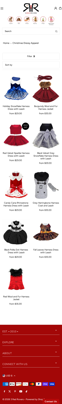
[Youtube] (20, 391)
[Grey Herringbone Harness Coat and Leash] (46, 185)
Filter (29, 56)
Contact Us (51, 401)
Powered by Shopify (36, 399)
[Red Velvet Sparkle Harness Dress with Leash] (16, 135)
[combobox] (31, 31)
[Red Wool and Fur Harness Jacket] (16, 279)
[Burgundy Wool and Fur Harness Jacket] (46, 89)
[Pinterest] (15, 391)
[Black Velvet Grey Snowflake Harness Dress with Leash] (46, 135)
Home (6, 43)
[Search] (56, 31)
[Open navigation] (10, 8)
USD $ (9, 375)
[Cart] (60, 8)
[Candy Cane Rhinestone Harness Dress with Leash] (16, 185)
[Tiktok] (26, 391)
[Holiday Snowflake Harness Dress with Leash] (16, 89)
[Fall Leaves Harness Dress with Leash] (46, 232)
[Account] (55, 8)
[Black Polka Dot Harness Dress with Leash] (16, 232)
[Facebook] (4, 391)
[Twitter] (10, 391)
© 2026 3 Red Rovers (13, 399)
